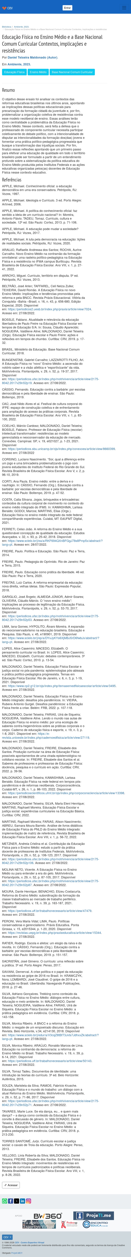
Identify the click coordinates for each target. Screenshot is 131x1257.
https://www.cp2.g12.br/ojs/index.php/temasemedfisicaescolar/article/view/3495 (62, 685)
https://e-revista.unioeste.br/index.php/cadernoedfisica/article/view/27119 (45, 735)
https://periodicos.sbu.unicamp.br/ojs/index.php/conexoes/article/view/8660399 (61, 448)
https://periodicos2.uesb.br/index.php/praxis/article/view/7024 (49, 309)
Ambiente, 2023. (21, 26)
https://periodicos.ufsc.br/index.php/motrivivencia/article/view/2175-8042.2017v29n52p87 (50, 883)
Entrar (67, 7)
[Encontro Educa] (95, 1224)
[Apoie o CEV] (39, 1224)
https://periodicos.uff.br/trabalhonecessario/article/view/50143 (49, 1060)
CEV (6, 1237)
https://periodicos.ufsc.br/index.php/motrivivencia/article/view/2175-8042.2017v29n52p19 (50, 381)
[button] (4, 1201)
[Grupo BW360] (48, 1215)
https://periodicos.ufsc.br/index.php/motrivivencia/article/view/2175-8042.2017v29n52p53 (50, 618)
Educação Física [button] (14, 72)
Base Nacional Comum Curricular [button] (72, 72)
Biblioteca (6, 26)
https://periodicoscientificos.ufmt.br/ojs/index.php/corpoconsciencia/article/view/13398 (66, 793)
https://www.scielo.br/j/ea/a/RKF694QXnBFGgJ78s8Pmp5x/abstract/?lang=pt (52, 542)
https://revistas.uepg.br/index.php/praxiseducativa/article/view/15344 (54, 932)
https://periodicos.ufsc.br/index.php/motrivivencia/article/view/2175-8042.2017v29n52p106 (50, 861)
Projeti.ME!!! (16, 1252)
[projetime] (93, 1215)
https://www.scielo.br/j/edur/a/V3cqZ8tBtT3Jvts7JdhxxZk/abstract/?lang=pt (50, 1037)
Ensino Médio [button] (38, 72)
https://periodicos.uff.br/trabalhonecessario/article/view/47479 (49, 910)
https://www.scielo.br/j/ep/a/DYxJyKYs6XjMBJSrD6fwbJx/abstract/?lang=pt (50, 640)
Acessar (12, 1185)
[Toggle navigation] (124, 7)
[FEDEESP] (69, 1224)
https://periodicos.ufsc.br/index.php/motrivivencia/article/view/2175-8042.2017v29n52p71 (50, 1103)
